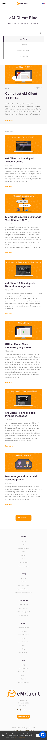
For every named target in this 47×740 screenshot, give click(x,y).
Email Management (24, 50)
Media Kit (23, 675)
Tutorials (23, 645)
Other (23, 660)
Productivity (24, 56)
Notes (23, 552)
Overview (23, 541)
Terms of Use (17, 730)
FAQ (23, 649)
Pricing (23, 574)
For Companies (23, 562)
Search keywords (23, 682)
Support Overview (23, 627)
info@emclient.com (23, 710)
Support (23, 623)
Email (23, 544)
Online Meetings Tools (23, 612)
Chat (23, 559)
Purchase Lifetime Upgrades (23, 592)
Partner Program (23, 672)
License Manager (23, 635)
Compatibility (23, 600)
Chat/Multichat (23, 615)
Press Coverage (23, 668)
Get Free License (23, 585)
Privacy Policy (29, 730)
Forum (23, 638)
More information (20, 737)
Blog (23, 665)
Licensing (23, 582)
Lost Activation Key (23, 642)
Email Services (23, 604)
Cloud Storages (23, 608)
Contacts (23, 555)
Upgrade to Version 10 (23, 589)
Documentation (23, 652)
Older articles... (23, 518)
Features (24, 45)
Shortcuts (23, 679)
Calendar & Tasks (23, 548)
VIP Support (23, 631)
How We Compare (23, 566)
